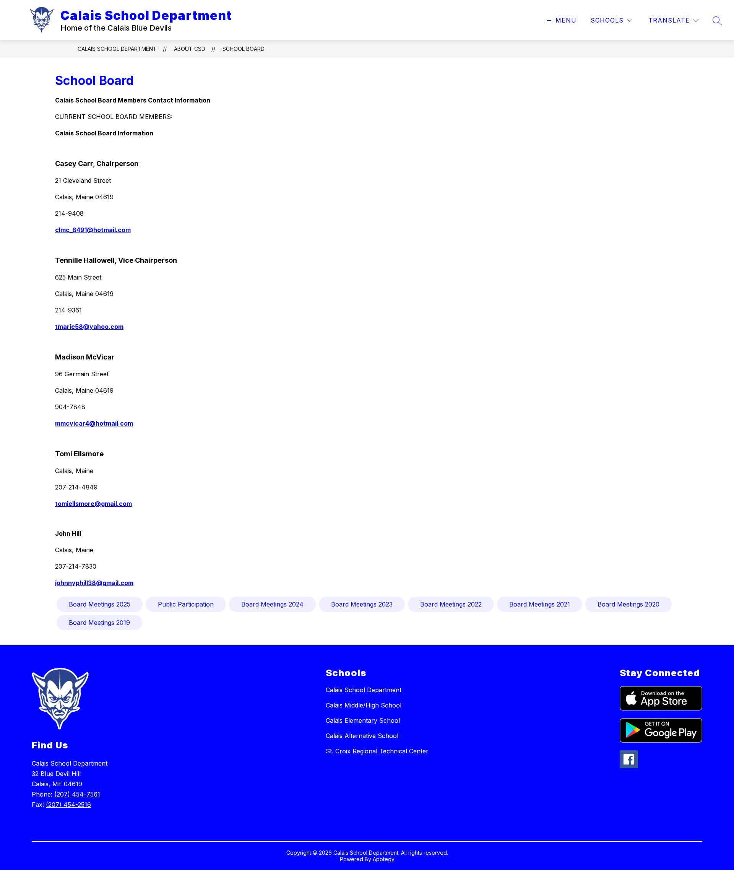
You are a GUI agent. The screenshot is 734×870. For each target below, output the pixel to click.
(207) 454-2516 (68, 804)
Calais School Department (117, 49)
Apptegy (384, 859)
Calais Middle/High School (363, 705)
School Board (243, 49)
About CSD (189, 49)
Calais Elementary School (363, 720)
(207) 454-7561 (77, 794)
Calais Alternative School (362, 736)
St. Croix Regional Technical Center (377, 751)
